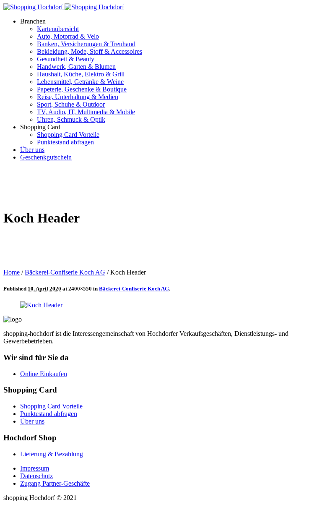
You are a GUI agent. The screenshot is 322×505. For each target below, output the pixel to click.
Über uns (32, 421)
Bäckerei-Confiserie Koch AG (65, 272)
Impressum (34, 468)
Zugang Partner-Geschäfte (55, 483)
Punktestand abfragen (48, 413)
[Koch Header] (41, 305)
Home (11, 272)
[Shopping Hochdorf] (63, 6)
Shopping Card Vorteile (51, 406)
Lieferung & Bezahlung (51, 454)
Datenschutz (36, 475)
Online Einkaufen (43, 373)
